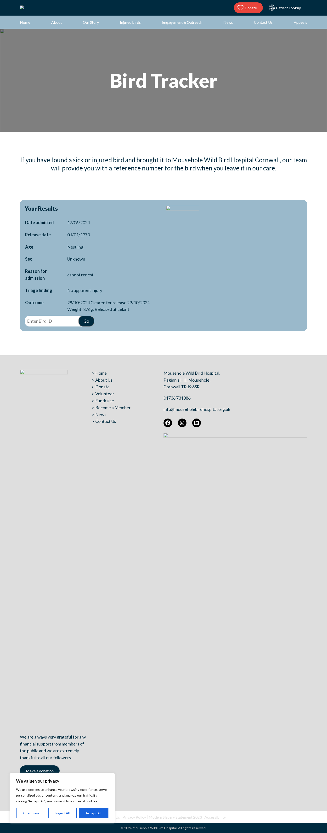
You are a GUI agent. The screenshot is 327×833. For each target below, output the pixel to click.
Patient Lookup (288, 8)
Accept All (93, 813)
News (228, 22)
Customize (31, 813)
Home (25, 22)
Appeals (300, 22)
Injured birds (130, 22)
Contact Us (263, 22)
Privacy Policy (134, 817)
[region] (62, 798)
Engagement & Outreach (182, 22)
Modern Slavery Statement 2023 (175, 817)
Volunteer (104, 393)
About (56, 22)
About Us (104, 380)
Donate (251, 8)
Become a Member (113, 407)
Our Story (91, 22)
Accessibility (215, 817)
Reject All (62, 813)
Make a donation (40, 771)
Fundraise (104, 400)
